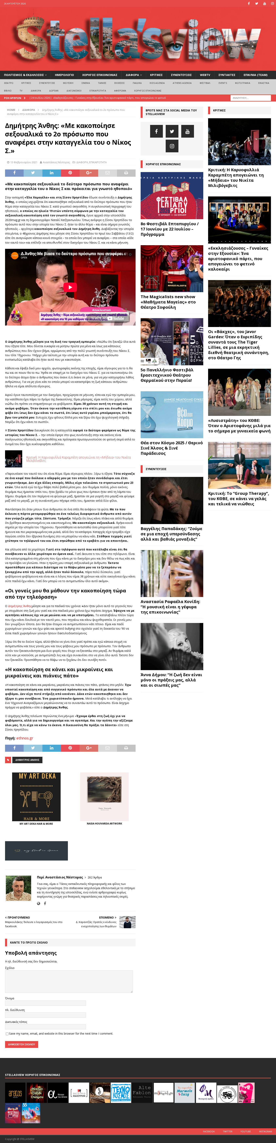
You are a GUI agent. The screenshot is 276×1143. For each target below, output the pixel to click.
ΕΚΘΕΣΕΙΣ (119, 82)
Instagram (265, 1131)
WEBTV (205, 75)
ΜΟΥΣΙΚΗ (68, 82)
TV (21, 90)
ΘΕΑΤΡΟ (8, 82)
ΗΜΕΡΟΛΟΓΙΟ (64, 75)
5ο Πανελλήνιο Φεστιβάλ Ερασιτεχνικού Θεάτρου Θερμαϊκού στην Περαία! (167, 375)
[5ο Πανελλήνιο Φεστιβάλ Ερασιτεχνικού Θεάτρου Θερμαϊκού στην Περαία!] (172, 341)
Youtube (245, 1131)
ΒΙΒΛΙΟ (8, 90)
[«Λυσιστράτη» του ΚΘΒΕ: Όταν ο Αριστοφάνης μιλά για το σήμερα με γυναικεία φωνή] (239, 392)
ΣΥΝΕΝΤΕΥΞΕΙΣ (181, 75)
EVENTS (223, 82)
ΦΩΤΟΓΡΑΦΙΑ (242, 82)
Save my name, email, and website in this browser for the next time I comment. (61, 1033)
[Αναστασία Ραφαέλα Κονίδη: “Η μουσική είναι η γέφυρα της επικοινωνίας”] (172, 573)
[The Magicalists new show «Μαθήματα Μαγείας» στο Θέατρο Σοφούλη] (172, 268)
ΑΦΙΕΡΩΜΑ (120, 90)
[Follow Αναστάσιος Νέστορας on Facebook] (43, 903)
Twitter (227, 1131)
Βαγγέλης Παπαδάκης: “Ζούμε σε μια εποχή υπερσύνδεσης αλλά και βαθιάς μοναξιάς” (171, 534)
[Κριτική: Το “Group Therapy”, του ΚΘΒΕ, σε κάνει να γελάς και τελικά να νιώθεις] (239, 465)
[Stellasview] (138, 68)
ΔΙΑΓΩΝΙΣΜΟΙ (73, 90)
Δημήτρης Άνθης (20, 606)
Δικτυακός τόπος (16, 1022)
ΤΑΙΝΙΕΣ (102, 82)
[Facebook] (248, 3)
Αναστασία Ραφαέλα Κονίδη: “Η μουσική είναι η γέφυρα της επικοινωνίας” (170, 607)
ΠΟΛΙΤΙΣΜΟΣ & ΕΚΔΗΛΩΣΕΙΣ (24, 75)
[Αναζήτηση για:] (251, 98)
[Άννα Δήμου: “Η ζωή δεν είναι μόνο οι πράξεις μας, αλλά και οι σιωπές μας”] (172, 646)
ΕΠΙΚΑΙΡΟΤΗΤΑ (98, 90)
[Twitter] (256, 3)
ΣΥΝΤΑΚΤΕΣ (226, 75)
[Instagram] (272, 3)
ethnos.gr (24, 738)
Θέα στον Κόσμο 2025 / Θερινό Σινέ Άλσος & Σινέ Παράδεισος (172, 448)
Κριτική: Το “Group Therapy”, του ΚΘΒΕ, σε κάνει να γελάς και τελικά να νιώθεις (238, 499)
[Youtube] (264, 3)
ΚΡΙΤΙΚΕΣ (156, 75)
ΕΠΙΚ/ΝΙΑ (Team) (256, 75)
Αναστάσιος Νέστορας (56, 162)
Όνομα (9, 998)
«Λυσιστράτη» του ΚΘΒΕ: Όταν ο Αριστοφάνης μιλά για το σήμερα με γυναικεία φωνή (239, 426)
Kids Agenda (157, 82)
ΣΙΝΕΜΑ (86, 82)
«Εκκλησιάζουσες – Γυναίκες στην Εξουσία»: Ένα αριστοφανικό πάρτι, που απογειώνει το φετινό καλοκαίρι (238, 258)
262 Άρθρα (95, 877)
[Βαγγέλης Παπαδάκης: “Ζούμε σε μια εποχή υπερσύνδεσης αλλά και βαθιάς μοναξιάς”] (172, 500)
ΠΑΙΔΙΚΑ (137, 82)
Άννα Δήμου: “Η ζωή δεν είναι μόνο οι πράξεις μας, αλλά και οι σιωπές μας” (171, 680)
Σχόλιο (10, 968)
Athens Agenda (182, 82)
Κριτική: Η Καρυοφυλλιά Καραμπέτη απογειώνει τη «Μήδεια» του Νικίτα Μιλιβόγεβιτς (236, 177)
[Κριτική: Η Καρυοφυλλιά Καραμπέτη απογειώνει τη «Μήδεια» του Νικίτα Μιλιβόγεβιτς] (239, 141)
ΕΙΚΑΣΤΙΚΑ (263, 82)
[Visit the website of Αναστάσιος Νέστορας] (38, 903)
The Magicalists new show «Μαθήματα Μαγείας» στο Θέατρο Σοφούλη (168, 302)
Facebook (209, 1131)
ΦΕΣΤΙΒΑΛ (205, 82)
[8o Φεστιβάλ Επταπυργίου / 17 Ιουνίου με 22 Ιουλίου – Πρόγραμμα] (172, 195)
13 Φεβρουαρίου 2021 (23, 162)
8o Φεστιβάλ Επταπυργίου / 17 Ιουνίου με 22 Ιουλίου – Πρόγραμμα (170, 229)
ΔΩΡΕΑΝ (53, 90)
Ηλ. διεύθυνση (15, 1010)
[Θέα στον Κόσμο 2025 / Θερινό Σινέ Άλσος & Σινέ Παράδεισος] (172, 414)
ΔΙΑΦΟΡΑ (132, 75)
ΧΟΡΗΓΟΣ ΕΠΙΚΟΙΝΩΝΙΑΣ (99, 75)
